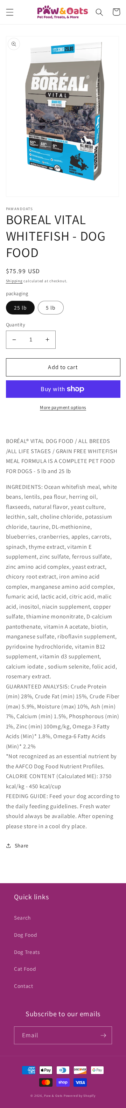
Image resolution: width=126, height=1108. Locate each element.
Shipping (14, 280)
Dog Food (25, 934)
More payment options (63, 407)
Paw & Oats (53, 1096)
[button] (9, 12)
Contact (23, 985)
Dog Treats (27, 951)
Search (22, 917)
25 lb (20, 307)
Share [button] (22, 845)
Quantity (16, 324)
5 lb (50, 307)
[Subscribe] (103, 1035)
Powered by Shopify (80, 1096)
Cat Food (25, 968)
